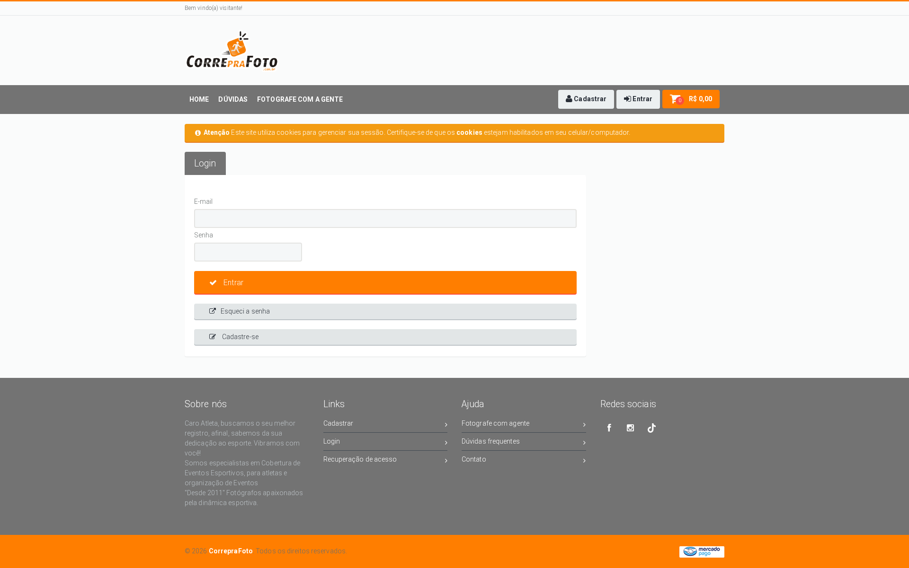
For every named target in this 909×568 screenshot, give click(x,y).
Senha (204, 235)
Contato (474, 459)
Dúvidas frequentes (491, 441)
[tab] (205, 163)
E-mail (203, 201)
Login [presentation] (205, 163)
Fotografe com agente (495, 423)
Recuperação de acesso (360, 459)
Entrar (232, 282)
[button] (586, 99)
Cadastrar (338, 423)
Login (331, 441)
